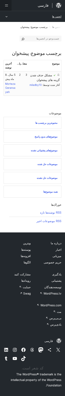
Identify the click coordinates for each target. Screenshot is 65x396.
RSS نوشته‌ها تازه (50, 212)
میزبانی (57, 256)
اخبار (58, 249)
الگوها (27, 262)
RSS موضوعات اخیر (48, 221)
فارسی (48, 341)
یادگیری (56, 274)
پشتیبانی (56, 280)
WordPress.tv (50, 293)
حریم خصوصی (52, 262)
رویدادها (26, 280)
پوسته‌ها (26, 249)
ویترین (27, 243)
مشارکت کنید (22, 274)
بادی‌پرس (54, 324)
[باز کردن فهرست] (6, 5)
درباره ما (56, 243)
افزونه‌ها (26, 256)
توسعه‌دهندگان (52, 287)
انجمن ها (56, 16)
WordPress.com (49, 305)
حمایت (25, 287)
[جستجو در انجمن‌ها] (23, 38)
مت (57, 312)
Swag (25, 293)
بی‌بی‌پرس (53, 318)
